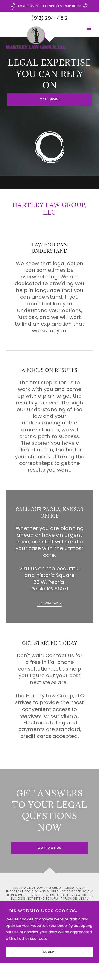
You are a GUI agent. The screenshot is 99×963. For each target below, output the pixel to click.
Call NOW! (50, 99)
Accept (49, 952)
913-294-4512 (49, 603)
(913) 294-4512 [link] (49, 18)
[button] (88, 28)
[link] (36, 28)
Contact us (49, 847)
